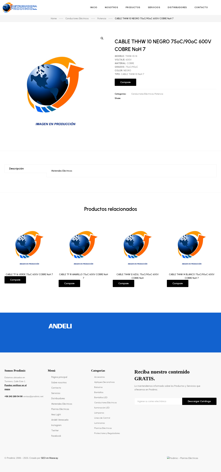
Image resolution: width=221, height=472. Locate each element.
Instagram (56, 425)
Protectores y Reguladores (107, 433)
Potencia (159, 94)
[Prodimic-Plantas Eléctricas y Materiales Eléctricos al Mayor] (20, 7)
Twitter (55, 430)
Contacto (56, 387)
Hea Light (56, 414)
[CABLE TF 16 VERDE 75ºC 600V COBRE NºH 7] (29, 245)
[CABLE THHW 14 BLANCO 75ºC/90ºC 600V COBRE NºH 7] (191, 245)
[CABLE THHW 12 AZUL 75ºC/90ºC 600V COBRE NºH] (137, 245)
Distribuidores (58, 398)
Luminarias (99, 423)
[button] (102, 38)
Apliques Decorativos (104, 382)
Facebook (56, 436)
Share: (118, 98)
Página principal (59, 377)
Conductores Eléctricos (142, 94)
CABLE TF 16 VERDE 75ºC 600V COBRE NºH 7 (29, 274)
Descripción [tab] (16, 168)
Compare (125, 82)
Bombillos (98, 392)
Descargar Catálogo (199, 401)
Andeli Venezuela (59, 419)
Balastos (98, 387)
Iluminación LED (101, 407)
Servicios (55, 393)
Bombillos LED (100, 397)
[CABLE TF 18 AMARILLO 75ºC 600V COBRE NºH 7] (83, 245)
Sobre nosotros (59, 382)
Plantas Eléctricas (60, 409)
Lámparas (99, 413)
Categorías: (120, 94)
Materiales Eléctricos (61, 170)
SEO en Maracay (49, 458)
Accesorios (99, 377)
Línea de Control (102, 418)
